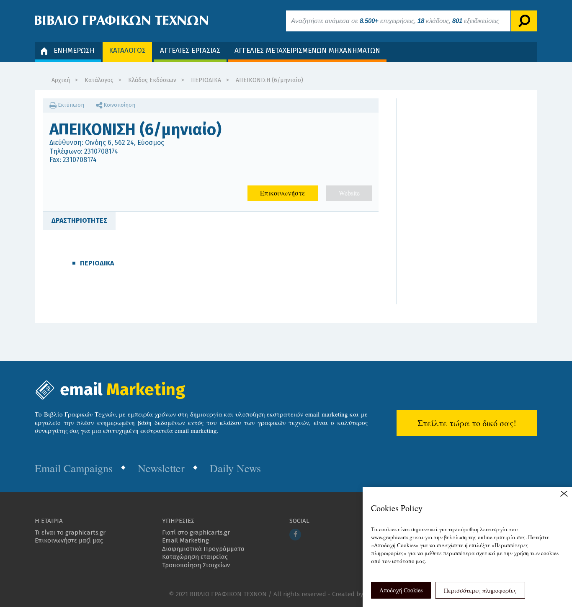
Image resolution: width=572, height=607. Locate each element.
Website (349, 192)
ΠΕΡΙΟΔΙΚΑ (206, 80)
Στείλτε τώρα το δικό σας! (466, 423)
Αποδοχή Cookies (401, 590)
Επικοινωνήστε (282, 192)
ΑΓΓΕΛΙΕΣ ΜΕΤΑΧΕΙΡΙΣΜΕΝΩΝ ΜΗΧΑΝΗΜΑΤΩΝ (307, 50)
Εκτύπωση (70, 105)
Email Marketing (185, 540)
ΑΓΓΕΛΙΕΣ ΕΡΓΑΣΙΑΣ (190, 50)
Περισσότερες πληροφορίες (480, 590)
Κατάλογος (99, 80)
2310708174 (101, 151)
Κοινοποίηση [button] (118, 105)
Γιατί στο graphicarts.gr (196, 532)
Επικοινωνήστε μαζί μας (69, 540)
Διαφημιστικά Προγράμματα (203, 549)
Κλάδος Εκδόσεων (152, 80)
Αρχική (61, 80)
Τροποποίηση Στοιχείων (196, 565)
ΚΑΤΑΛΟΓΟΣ (127, 50)
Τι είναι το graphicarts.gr (70, 532)
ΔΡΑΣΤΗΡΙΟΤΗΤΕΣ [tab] (79, 220)
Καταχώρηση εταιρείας (195, 557)
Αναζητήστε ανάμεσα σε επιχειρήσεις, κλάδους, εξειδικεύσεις (395, 20)
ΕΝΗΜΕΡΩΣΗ (74, 50)
